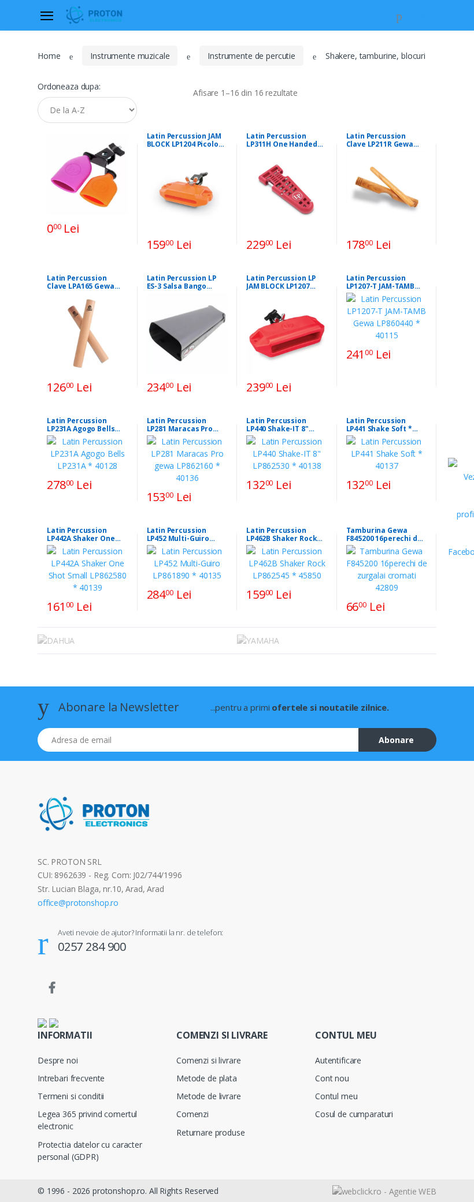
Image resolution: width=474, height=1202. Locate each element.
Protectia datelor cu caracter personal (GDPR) (90, 1150)
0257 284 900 (92, 946)
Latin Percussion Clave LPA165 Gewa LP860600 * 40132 (80, 282)
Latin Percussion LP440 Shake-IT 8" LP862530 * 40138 (277, 425)
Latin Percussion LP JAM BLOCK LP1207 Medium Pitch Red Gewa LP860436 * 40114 (286, 282)
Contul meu (336, 1096)
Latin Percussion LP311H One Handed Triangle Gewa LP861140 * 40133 (281, 140)
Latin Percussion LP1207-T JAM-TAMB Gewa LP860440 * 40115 (386, 282)
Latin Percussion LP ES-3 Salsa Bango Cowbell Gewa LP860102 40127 (181, 282)
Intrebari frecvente (71, 1078)
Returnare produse (210, 1132)
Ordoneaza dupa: (69, 86)
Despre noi (58, 1060)
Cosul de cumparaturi (354, 1113)
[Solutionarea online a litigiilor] (53, 1022)
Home (49, 55)
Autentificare (338, 1060)
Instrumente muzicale (129, 55)
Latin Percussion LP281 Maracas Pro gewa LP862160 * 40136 (187, 425)
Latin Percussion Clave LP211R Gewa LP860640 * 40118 (380, 140)
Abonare (396, 739)
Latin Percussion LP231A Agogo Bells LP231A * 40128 (80, 425)
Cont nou (332, 1078)
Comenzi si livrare (208, 1060)
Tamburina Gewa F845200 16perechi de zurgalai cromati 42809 (384, 535)
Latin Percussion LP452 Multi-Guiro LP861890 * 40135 (178, 535)
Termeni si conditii (71, 1096)
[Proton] (94, 15)
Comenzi (192, 1113)
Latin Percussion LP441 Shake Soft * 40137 (379, 425)
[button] (399, 14)
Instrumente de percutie (251, 55)
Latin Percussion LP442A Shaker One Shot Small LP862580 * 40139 (85, 535)
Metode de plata (206, 1078)
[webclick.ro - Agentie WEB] (384, 1190)
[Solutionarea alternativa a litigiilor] (42, 1022)
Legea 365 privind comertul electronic (87, 1120)
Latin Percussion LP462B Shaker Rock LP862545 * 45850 (281, 535)
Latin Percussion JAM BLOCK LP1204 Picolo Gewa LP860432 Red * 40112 (184, 140)
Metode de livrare (208, 1096)
